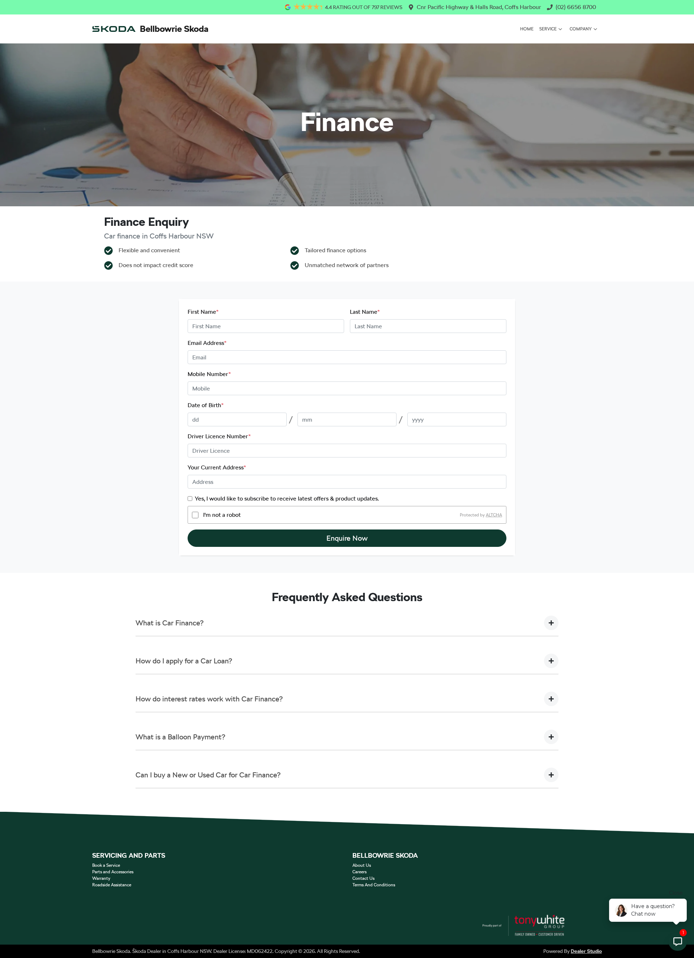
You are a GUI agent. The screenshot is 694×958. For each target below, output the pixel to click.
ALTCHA (494, 515)
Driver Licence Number (219, 436)
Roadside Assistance (111, 884)
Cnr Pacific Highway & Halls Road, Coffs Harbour (479, 7)
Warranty (101, 878)
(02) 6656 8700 (576, 7)
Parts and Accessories (112, 871)
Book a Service (106, 865)
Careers (359, 871)
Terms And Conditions (373, 884)
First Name (203, 311)
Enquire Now (347, 538)
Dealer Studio (586, 951)
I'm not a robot (222, 514)
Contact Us (363, 878)
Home (527, 28)
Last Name (365, 311)
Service (548, 28)
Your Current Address (217, 467)
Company (581, 28)
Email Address (207, 342)
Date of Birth (206, 405)
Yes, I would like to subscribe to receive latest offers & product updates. (287, 498)
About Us (361, 865)
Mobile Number (209, 374)
